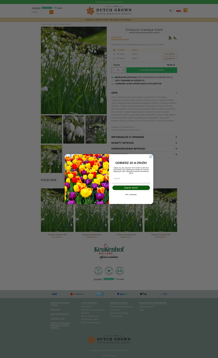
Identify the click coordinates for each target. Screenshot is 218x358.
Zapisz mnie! (131, 188)
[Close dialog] (150, 156)
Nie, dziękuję (131, 194)
